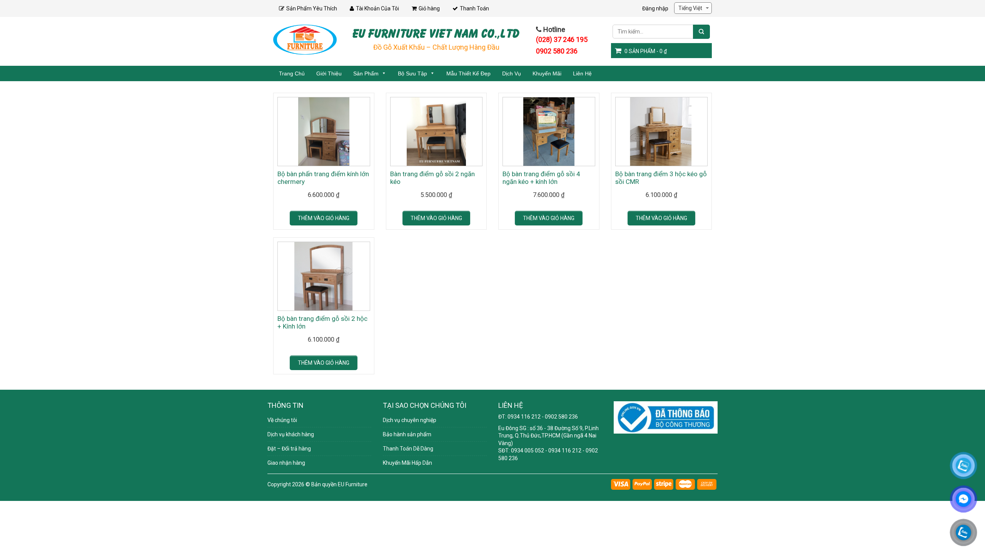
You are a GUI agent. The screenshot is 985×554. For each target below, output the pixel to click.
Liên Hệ (582, 73)
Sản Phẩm (366, 73)
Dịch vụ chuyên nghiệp (409, 420)
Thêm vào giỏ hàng (323, 218)
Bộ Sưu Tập (412, 73)
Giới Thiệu (329, 73)
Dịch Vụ (511, 73)
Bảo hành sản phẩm (407, 434)
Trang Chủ (292, 73)
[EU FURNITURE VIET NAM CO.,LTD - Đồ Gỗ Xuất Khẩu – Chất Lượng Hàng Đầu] (305, 39)
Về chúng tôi (282, 420)
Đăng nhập (655, 8)
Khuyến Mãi (547, 73)
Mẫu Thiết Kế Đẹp (468, 73)
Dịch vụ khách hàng (290, 434)
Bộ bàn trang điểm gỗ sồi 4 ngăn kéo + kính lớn (541, 177)
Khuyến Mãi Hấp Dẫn (407, 463)
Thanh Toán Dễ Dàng (408, 449)
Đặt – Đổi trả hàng (289, 449)
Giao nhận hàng (286, 463)
